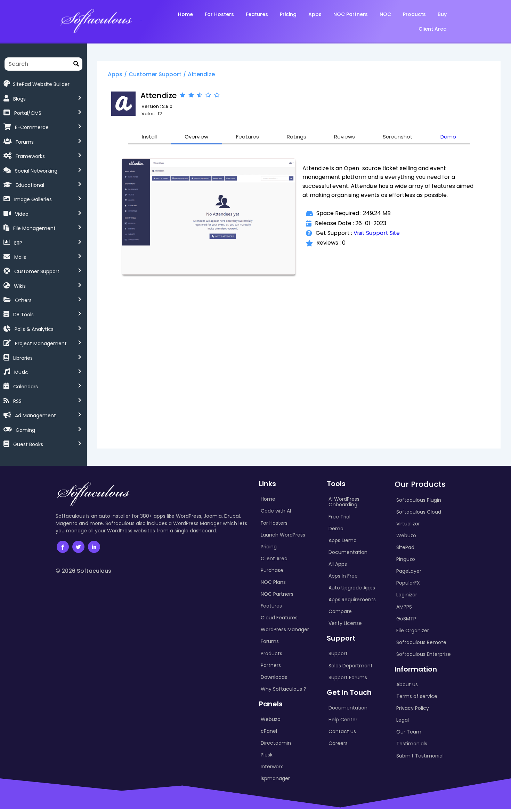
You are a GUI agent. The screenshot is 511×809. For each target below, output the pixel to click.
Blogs (19, 98)
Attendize (201, 74)
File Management (34, 228)
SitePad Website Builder (41, 84)
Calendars (25, 386)
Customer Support (36, 271)
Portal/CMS (27, 113)
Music (21, 372)
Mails (20, 257)
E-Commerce (32, 127)
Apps (115, 74)
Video (22, 214)
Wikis (20, 286)
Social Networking (36, 170)
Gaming (25, 430)
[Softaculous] (96, 20)
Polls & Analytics (34, 329)
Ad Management (35, 415)
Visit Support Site (377, 233)
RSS (17, 401)
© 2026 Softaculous (83, 571)
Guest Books (28, 444)
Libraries (23, 358)
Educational (30, 185)
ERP (18, 242)
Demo (448, 136)
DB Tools (23, 314)
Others (23, 300)
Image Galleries (33, 199)
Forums (25, 141)
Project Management (41, 343)
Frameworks (30, 156)
